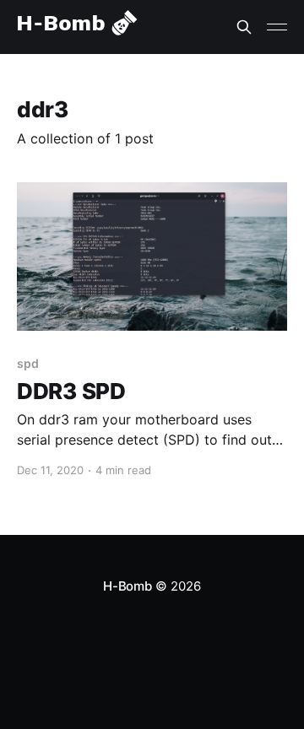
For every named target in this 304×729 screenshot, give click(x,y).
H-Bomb (127, 586)
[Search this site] (244, 27)
